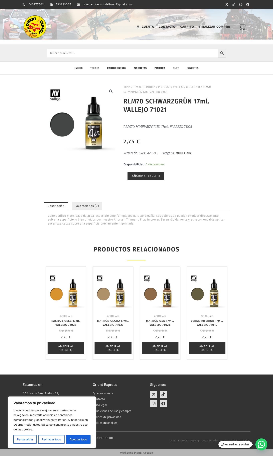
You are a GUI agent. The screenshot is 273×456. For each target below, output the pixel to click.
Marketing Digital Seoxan (136, 452)
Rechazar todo (51, 439)
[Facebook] (163, 403)
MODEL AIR (193, 87)
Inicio (79, 68)
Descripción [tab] (56, 206)
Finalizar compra (214, 27)
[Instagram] (153, 403)
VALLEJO (178, 87)
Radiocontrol (116, 68)
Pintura (159, 68)
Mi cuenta (145, 27)
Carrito (187, 27)
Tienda (137, 87)
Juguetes (192, 68)
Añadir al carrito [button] (66, 348)
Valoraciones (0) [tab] (87, 206)
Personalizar (25, 439)
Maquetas (140, 68)
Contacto (167, 27)
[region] (52, 422)
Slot (176, 68)
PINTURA (149, 87)
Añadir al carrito (146, 176)
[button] (111, 91)
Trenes (95, 68)
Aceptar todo (78, 439)
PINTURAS (164, 87)
